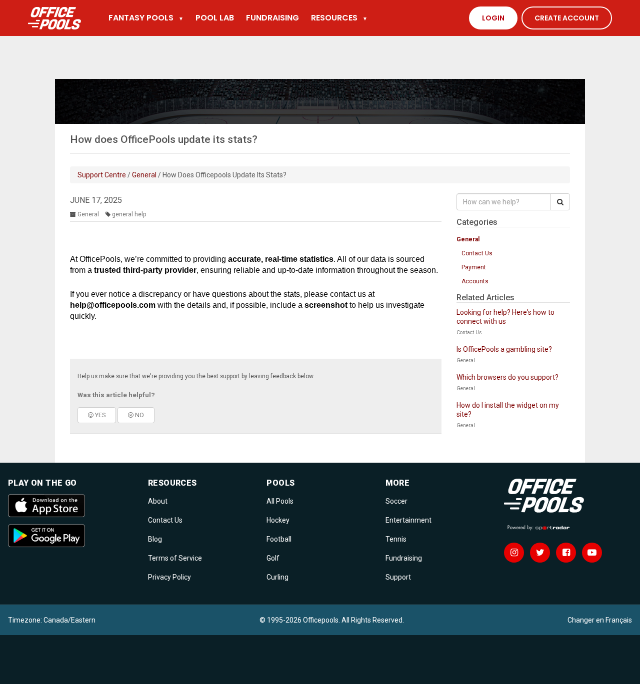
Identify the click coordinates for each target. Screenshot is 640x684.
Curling (277, 577)
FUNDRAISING (272, 17)
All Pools (280, 501)
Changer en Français (600, 620)
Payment (474, 267)
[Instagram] (514, 553)
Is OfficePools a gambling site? (504, 349)
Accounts (475, 281)
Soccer (397, 501)
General (144, 175)
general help (129, 214)
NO (139, 415)
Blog (155, 539)
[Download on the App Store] (72, 506)
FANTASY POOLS (146, 17)
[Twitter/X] (540, 553)
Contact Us (477, 253)
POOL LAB (215, 17)
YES (100, 415)
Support (398, 577)
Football (279, 539)
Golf (273, 558)
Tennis (396, 539)
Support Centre (102, 175)
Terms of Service (175, 558)
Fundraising (404, 558)
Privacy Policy (169, 577)
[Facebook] (566, 553)
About (158, 501)
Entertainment (409, 520)
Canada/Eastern (70, 620)
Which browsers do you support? (507, 377)
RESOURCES (339, 17)
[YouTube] (592, 553)
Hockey (278, 520)
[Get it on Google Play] (72, 536)
